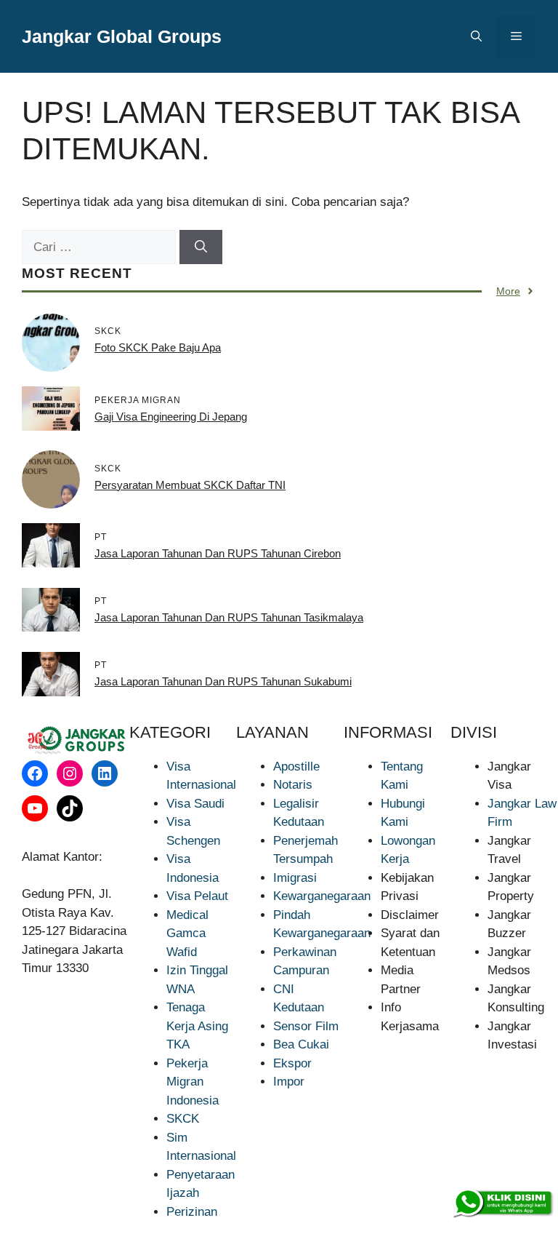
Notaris (292, 785)
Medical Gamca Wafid (187, 933)
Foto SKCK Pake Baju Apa (157, 347)
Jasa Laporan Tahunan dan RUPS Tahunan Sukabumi (223, 681)
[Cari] (200, 247)
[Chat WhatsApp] (502, 1203)
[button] (476, 36)
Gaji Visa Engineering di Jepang (170, 416)
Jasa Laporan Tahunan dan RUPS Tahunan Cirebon (217, 553)
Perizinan (191, 1212)
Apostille (296, 766)
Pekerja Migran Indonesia (192, 1081)
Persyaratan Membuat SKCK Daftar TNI (190, 485)
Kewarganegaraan (322, 896)
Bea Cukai (301, 1044)
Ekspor (292, 1063)
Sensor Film (306, 1026)
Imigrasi (295, 878)
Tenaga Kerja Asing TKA (197, 1025)
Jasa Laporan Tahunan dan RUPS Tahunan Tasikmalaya (228, 617)
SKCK (182, 1119)
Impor (288, 1081)
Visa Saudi (195, 804)
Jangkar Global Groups (122, 36)
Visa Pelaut (197, 896)
